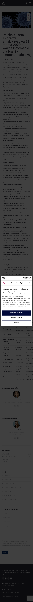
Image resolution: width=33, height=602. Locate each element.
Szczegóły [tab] (14, 283)
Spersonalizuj (15, 317)
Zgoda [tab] (5, 283)
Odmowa (16, 322)
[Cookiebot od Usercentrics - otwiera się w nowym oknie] (23, 278)
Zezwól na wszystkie (16, 312)
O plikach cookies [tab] (25, 283)
